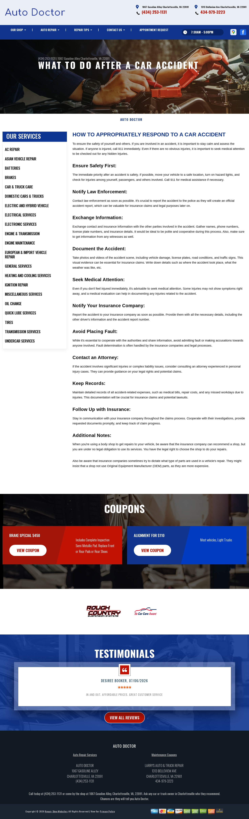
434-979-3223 (212, 12)
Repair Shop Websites (56, 811)
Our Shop (17, 30)
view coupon (28, 550)
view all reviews (124, 717)
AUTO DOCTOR (131, 119)
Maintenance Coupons (164, 755)
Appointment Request (154, 30)
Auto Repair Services (85, 755)
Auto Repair (48, 30)
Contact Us (114, 30)
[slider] (124, 687)
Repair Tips (81, 30)
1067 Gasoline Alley (69, 58)
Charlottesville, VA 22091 (95, 58)
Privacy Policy (107, 811)
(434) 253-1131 (154, 12)
